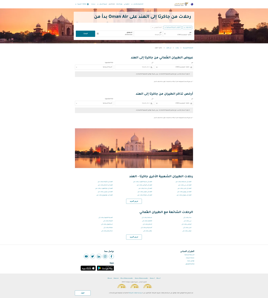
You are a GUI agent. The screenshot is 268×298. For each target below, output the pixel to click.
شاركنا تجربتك (190, 258)
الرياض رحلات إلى (186, 224)
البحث (85, 34)
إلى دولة (158, 278)
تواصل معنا (190, 261)
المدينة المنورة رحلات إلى (105, 217)
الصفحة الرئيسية (188, 48)
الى (160, 32)
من (190, 32)
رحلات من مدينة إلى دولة (126, 278)
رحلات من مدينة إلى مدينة (141, 278)
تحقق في (126, 4)
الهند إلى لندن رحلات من (184, 188)
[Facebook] (111, 256)
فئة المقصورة (109, 62)
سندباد (93, 4)
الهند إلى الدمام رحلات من (105, 185)
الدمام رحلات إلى (147, 224)
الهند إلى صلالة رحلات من (144, 195)
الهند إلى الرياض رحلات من (144, 185)
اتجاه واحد (188, 27)
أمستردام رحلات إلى (146, 227)
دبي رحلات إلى (187, 221)
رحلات (177, 48)
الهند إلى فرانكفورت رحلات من (104, 188)
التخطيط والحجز (137, 4)
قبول (82, 293)
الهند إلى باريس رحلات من (105, 192)
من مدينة (116, 278)
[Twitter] (92, 256)
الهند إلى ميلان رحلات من (145, 192)
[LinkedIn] (98, 256)
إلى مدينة (152, 278)
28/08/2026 (128, 35)
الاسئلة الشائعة (189, 255)
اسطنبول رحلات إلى (107, 224)
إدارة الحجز (112, 4)
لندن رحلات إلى (187, 227)
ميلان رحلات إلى (186, 231)
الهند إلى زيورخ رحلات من (184, 192)
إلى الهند (168, 48)
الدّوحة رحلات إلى (108, 221)
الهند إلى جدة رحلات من (145, 188)
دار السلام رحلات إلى (107, 231)
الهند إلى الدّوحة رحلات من (105, 182)
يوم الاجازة (119, 4)
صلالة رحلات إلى (108, 227)
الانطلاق (129, 32)
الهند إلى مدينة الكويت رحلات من (142, 182)
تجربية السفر (102, 4)
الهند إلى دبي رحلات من (184, 185)
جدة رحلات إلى (187, 217)
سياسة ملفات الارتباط (135, 293)
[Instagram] (105, 256)
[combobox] (178, 35)
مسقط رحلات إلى (147, 217)
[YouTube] (86, 256)
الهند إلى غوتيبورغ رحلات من (104, 195)
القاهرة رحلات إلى (147, 221)
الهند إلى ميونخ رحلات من (184, 195)
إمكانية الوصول (189, 264)
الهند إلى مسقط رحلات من (183, 182)
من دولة (110, 278)
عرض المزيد (134, 201)
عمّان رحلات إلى (147, 231)
